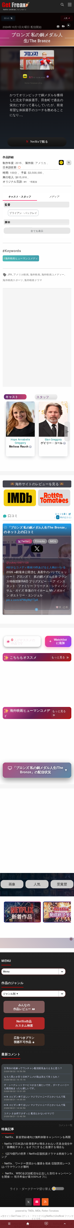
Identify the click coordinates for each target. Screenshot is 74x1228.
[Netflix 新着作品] (22, 912)
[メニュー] (69, 5)
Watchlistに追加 (58, 641)
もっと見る (58, 657)
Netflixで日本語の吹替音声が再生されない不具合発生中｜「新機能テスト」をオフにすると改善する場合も (37, 1145)
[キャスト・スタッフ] (20, 197)
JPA (10, 274)
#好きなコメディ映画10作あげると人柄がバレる (36, 567)
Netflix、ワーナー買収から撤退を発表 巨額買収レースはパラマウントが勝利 (36, 1165)
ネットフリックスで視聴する (37, 142)
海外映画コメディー (53, 274)
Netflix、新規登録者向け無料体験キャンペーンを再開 (37, 1137)
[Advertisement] (37, 337)
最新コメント (10, 1054)
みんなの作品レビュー (22, 1007)
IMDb (37, 1210)
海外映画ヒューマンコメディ (21, 258)
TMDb (31, 1210)
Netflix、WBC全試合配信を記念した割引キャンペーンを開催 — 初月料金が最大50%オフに (36, 1174)
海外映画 (35, 274)
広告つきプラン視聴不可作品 (24, 1039)
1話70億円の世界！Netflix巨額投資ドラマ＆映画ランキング (36, 1155)
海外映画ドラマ (33, 280)
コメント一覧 (66, 1125)
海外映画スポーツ (13, 280)
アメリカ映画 (21, 274)
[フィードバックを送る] (58, 26)
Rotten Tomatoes (50, 1210)
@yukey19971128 (17, 562)
